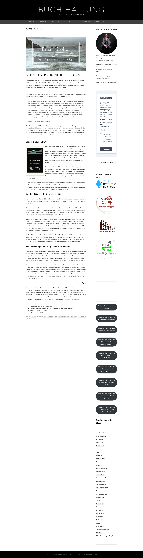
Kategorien (43, 21)
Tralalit (98, 452)
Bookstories (99, 520)
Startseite (31, 21)
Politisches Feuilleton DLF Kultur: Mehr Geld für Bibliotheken (106, 318)
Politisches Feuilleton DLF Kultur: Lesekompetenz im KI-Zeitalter (106, 382)
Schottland (73, 316)
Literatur (34, 316)
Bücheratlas (99, 510)
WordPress (67, 554)
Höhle (55, 316)
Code (44, 316)
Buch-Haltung (71, 9)
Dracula (37, 85)
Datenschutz (99, 21)
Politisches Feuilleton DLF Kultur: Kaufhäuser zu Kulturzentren (106, 355)
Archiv (76, 21)
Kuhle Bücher (100, 526)
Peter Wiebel (99, 532)
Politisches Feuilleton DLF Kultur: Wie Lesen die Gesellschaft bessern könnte (106, 342)
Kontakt (67, 21)
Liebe (59, 316)
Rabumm (98, 523)
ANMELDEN (106, 149)
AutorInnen (55, 21)
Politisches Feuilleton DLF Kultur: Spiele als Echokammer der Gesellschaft (106, 410)
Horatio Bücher (100, 507)
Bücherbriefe (100, 513)
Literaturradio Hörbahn (103, 529)
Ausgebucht (99, 516)
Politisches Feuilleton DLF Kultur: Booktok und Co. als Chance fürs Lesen (106, 369)
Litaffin (98, 500)
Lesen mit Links (100, 474)
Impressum (87, 21)
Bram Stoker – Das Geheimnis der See (54, 75)
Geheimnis (50, 316)
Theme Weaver (91, 554)
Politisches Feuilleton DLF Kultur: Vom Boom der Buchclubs (106, 329)
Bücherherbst (100, 503)
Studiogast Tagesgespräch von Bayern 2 (106, 307)
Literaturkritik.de (101, 433)
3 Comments (32, 319)
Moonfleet (76, 265)
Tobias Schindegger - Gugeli (104, 536)
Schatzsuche (65, 316)
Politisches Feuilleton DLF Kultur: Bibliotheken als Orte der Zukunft (106, 396)
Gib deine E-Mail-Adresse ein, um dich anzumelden (106, 123)
